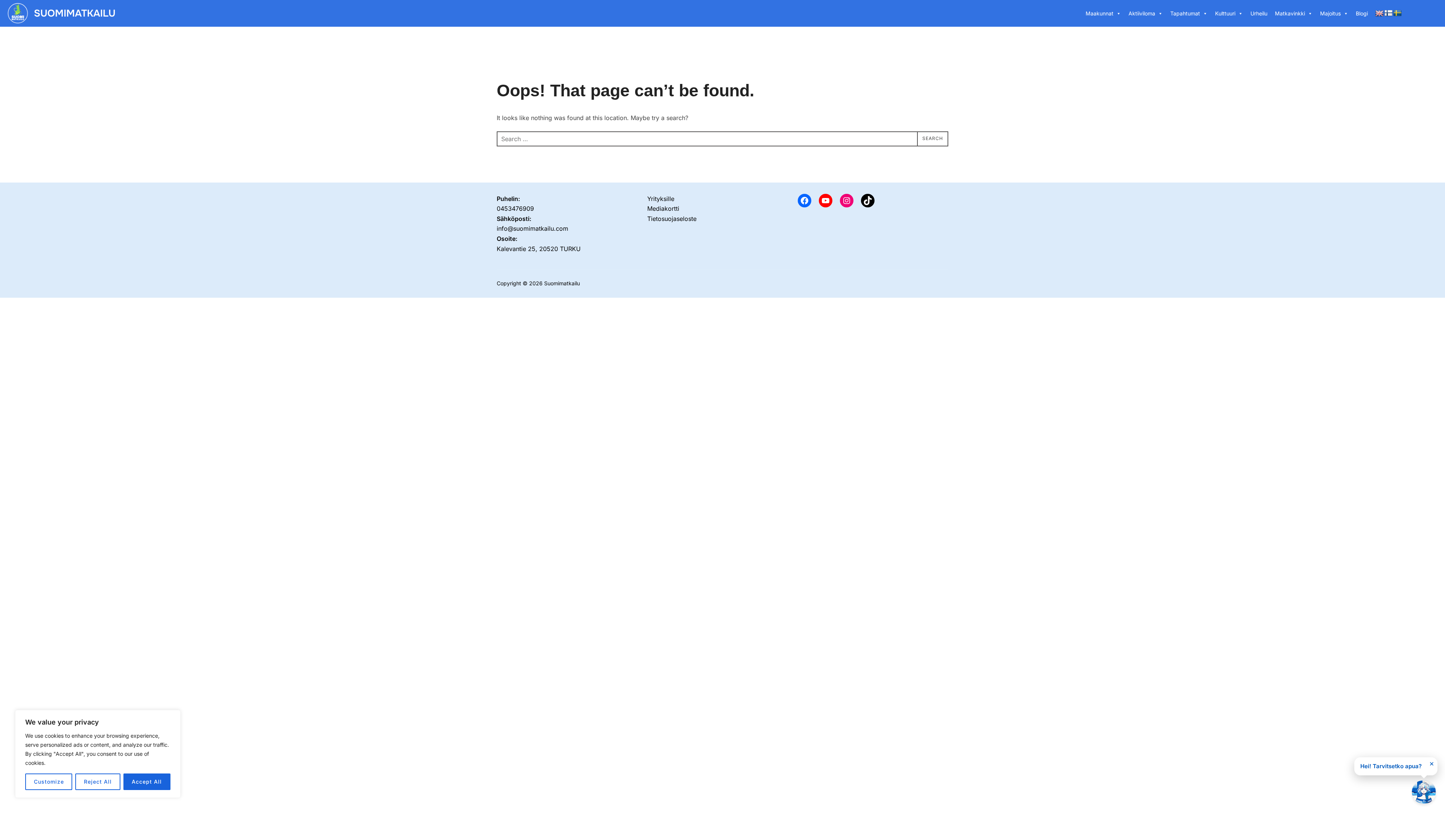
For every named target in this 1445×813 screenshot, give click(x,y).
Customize (49, 781)
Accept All (147, 781)
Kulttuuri (1225, 13)
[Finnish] (1388, 13)
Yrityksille (660, 198)
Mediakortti (663, 208)
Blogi (1362, 13)
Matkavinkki (1290, 13)
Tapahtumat (1185, 13)
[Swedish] (1397, 13)
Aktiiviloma (1142, 13)
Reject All (98, 781)
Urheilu (1258, 13)
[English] (1379, 13)
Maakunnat (1099, 13)
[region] (98, 754)
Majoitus (1330, 13)
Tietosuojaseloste (672, 218)
